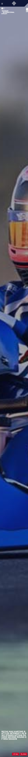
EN (2, 8)
